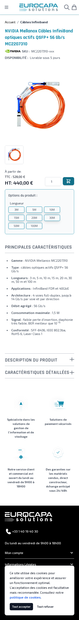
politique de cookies (25, 597)
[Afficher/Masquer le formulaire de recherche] (67, 7)
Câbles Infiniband (34, 22)
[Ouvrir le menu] (6, 7)
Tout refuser (45, 606)
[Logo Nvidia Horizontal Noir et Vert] (13, 51)
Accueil (10, 22)
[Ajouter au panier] (68, 181)
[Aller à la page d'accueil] (39, 7)
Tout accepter (21, 606)
